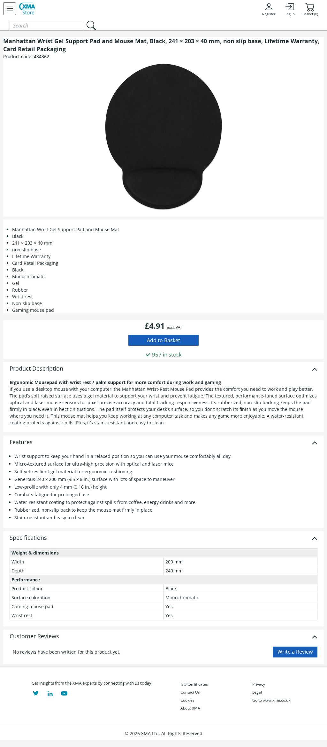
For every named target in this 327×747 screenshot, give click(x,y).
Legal (257, 692)
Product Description (36, 368)
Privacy (258, 684)
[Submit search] (91, 25)
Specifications (28, 537)
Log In (290, 14)
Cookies (187, 700)
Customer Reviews (34, 636)
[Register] (9, 8)
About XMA (190, 708)
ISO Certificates (194, 684)
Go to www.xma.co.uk (271, 700)
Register (268, 14)
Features (21, 442)
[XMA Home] (27, 8)
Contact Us (190, 692)
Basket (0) (310, 14)
